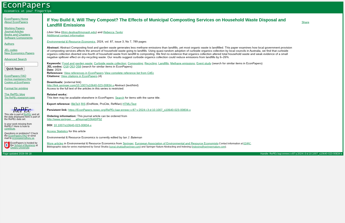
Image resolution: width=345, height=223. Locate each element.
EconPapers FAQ (15, 75)
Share (305, 22)
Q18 (66, 66)
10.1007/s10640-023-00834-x (72, 125)
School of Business (24, 145)
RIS (83, 103)
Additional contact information (65, 35)
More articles (55, 143)
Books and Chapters (17, 34)
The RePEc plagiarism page (19, 97)
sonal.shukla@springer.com (125, 147)
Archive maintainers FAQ (17, 79)
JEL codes (10, 50)
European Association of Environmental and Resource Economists (176, 143)
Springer (128, 143)
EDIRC (247, 143)
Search (119, 97)
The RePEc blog (14, 94)
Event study (203, 63)
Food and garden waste (77, 63)
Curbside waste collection (110, 63)
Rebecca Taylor (113, 32)
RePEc (27, 114)
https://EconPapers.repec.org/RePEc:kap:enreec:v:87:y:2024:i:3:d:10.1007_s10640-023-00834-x (129, 109)
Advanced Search (15, 59)
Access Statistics (57, 131)
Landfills (163, 63)
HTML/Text (129, 103)
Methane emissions (182, 63)
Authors (9, 43)
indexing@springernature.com (208, 147)
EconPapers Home (16, 18)
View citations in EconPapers (79, 76)
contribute (9, 129)
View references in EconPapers (84, 72)
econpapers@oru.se (23, 138)
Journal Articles (14, 31)
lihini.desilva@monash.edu (79, 32)
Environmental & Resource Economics (71, 41)
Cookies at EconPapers (17, 82)
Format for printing (16, 88)
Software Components (18, 37)
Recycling (151, 63)
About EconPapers (16, 22)
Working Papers (14, 28)
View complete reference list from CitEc (129, 72)
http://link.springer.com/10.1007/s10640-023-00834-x (80, 85)
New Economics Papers (19, 53)
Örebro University (19, 148)
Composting (135, 63)
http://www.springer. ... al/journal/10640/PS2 (74, 119)
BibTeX (75, 103)
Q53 (72, 66)
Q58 (78, 66)
